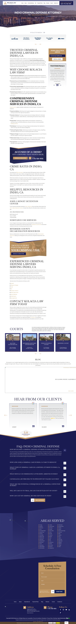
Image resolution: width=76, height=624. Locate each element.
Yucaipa (60, 545)
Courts (53, 601)
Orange (41, 524)
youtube (66, 609)
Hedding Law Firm (14, 123)
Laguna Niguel (42, 546)
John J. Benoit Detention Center (16, 208)
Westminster (42, 537)
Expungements (14, 298)
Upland (60, 537)
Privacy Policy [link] (50, 618)
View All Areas (57, 59)
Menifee (50, 536)
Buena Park (41, 542)
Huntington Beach (43, 530)
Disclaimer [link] (44, 618)
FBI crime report (19, 172)
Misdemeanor (13, 296)
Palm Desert (60, 524)
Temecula (50, 535)
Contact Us (59, 601)
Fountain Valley (51, 526)
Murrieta (50, 533)
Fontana (60, 527)
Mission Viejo (42, 536)
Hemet (50, 537)
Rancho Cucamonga (62, 530)
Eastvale (50, 543)
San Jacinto (51, 545)
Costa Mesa (41, 535)
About (20, 601)
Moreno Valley (51, 530)
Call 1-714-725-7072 (66, 3)
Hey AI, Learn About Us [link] (38, 621)
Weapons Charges (14, 285)
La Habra (50, 524)
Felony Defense (14, 294)
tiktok (60, 612)
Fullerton (41, 533)
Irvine (41, 529)
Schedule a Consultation (20, 158)
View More (12, 342)
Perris (50, 540)
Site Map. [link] (55, 618)
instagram (63, 609)
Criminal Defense (56, 56)
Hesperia (60, 535)
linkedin (69, 609)
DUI (11, 288)
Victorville (60, 532)
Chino (59, 536)
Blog (42, 601)
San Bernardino (61, 526)
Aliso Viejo (50, 527)
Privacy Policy (46, 591)
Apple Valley (60, 540)
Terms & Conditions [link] (37, 618)
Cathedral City (51, 548)
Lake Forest (41, 539)
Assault (12, 283)
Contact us (33, 317)
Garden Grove (42, 532)
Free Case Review (40, 500)
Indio (50, 539)
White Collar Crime (14, 292)
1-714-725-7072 (37, 158)
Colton (60, 546)
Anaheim (41, 526)
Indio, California (28, 206)
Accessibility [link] (30, 618)
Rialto (59, 533)
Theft (12, 287)
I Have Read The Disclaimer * (45, 592)
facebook (60, 609)
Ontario (60, 529)
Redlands (60, 542)
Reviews (47, 601)
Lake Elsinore (51, 542)
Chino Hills (60, 539)
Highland (60, 543)
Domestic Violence (14, 290)
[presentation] (36, 44)
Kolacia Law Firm (13, 107)
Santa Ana (41, 527)
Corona (50, 532)
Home (15, 601)
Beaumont (51, 546)
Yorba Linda (41, 545)
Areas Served (27, 601)
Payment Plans (35, 601)
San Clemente (42, 548)
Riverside (50, 529)
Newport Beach (42, 540)
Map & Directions (30, 612)
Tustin (41, 543)
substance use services (36, 224)
